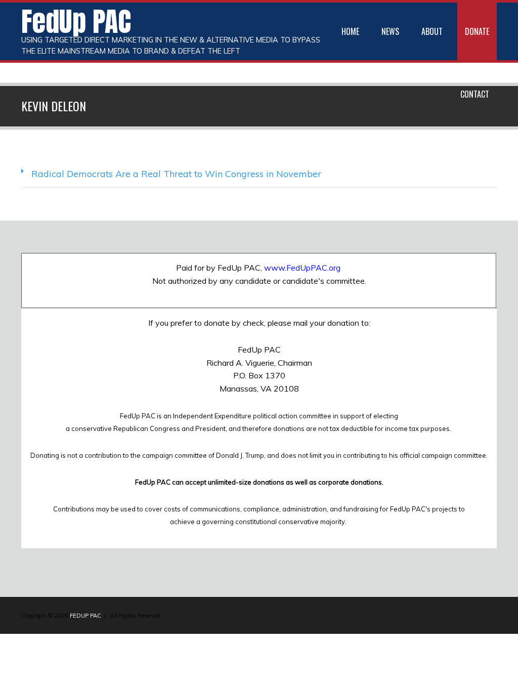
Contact (474, 94)
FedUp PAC (76, 21)
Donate (477, 31)
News (390, 31)
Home (350, 31)
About (432, 31)
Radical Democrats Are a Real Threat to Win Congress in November (176, 174)
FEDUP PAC (85, 615)
